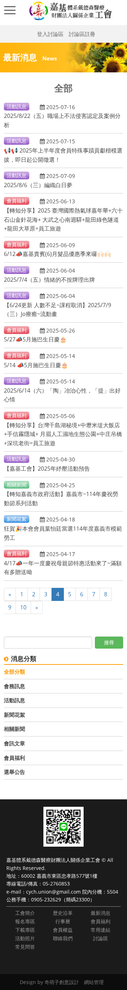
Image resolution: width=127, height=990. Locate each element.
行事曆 (62, 921)
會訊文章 (14, 743)
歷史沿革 (63, 913)
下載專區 (25, 929)
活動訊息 (14, 700)
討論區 (100, 938)
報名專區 (25, 921)
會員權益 (63, 929)
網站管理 (94, 982)
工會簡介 (25, 913)
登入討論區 (50, 33)
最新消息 (100, 913)
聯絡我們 (63, 938)
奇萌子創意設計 (61, 982)
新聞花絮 (14, 714)
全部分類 (14, 671)
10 (23, 607)
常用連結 (100, 929)
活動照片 (25, 938)
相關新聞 (14, 728)
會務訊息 (14, 686)
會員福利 (14, 757)
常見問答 (25, 946)
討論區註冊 (82, 33)
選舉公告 (14, 771)
